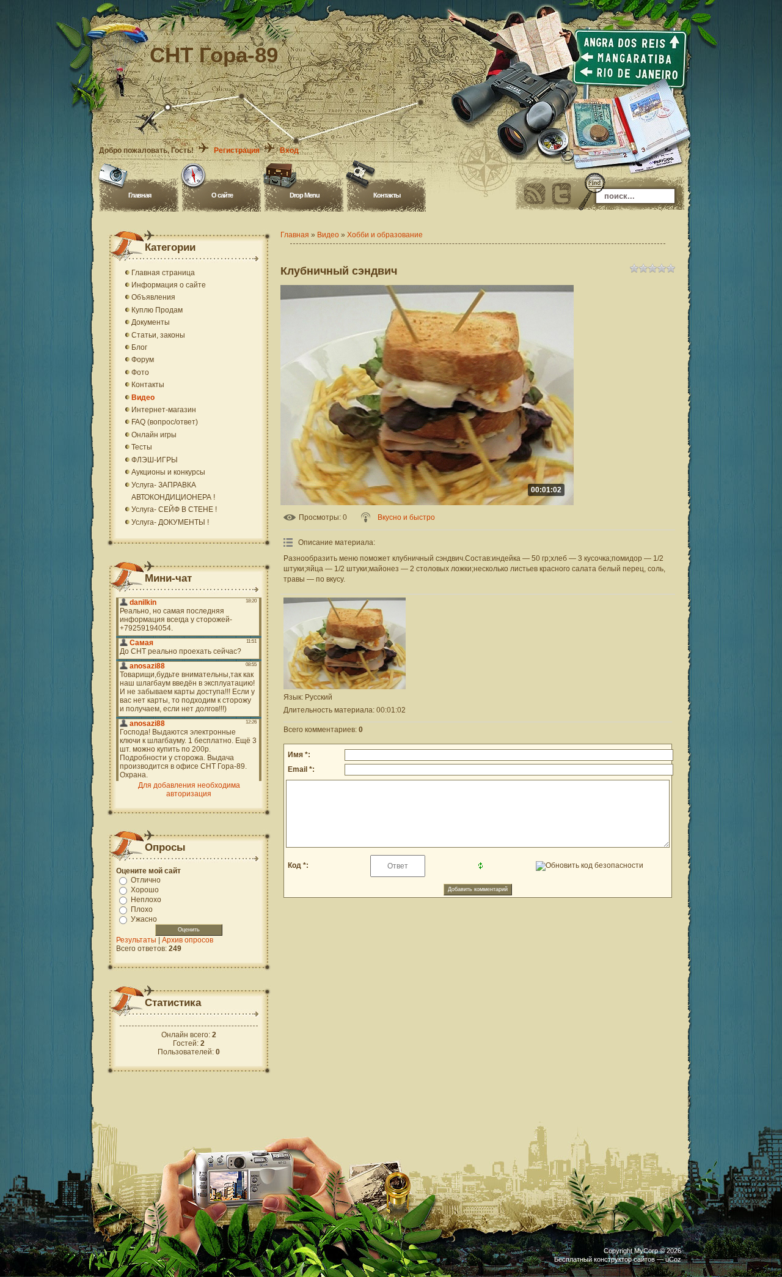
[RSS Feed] (535, 194)
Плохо (142, 909)
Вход (289, 150)
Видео (328, 235)
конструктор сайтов (624, 1259)
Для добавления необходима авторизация (189, 789)
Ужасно (144, 919)
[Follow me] (561, 194)
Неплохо (146, 899)
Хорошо (145, 890)
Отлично (146, 880)
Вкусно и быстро (406, 517)
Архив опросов (187, 940)
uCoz (673, 1259)
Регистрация (237, 150)
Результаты (136, 940)
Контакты (386, 195)
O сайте (222, 195)
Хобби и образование (385, 235)
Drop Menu (305, 195)
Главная (139, 195)
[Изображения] (344, 643)
